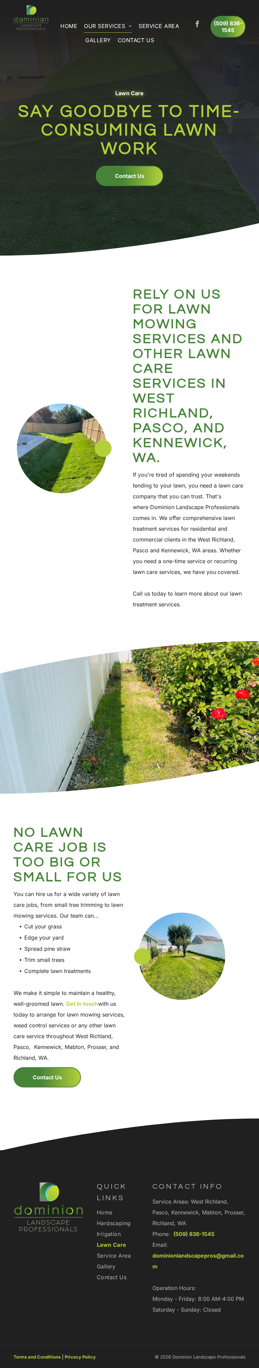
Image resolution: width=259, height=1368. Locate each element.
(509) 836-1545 (193, 1234)
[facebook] (197, 25)
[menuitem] (69, 26)
